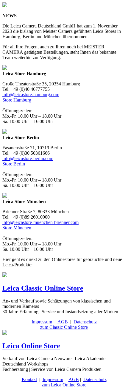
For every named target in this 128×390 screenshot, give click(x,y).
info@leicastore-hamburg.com (30, 94)
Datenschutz (85, 321)
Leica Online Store (31, 346)
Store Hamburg (16, 99)
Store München (16, 227)
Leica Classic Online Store (42, 288)
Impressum (42, 321)
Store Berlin (13, 163)
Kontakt (29, 379)
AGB (62, 321)
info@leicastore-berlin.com (27, 158)
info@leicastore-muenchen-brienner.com (40, 222)
